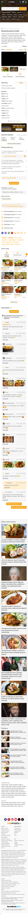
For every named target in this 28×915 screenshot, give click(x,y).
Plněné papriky (12, 867)
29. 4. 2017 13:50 (21, 473)
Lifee (15, 835)
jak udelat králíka (9, 793)
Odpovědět (5, 329)
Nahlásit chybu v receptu (14, 121)
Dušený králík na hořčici (20, 267)
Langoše (13, 872)
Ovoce (17, 865)
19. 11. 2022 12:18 (20, 423)
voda (18, 802)
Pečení (3, 242)
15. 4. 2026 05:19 (20, 322)
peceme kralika (14, 790)
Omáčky (14, 12)
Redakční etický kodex (6, 846)
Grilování (15, 16)
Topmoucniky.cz (17, 829)
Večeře (19, 237)
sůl (22, 806)
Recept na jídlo (4, 828)
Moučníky (19, 12)
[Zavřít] (25, 315)
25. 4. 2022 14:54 (20, 459)
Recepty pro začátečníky (21, 861)
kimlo (6, 378)
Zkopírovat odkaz (22, 233)
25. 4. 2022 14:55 (20, 448)
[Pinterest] (9, 819)
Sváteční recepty (12, 239)
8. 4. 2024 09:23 (21, 378)
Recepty (5, 28)
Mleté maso (17, 859)
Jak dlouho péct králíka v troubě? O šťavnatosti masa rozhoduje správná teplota (13, 652)
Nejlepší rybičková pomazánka (16, 870)
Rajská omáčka (17, 868)
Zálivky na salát (15, 856)
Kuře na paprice (7, 872)
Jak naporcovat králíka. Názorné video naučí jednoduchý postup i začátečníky (13, 630)
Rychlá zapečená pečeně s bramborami (9, 881)
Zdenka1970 (8, 344)
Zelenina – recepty (17, 850)
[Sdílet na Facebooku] (2, 233)
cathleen (16, 283)
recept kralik (8, 788)
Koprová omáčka (11, 871)
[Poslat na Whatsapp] (9, 233)
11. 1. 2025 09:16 (21, 344)
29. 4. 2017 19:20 (21, 483)
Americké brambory (14, 853)
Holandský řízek (19, 871)
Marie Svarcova (9, 414)
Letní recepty (21, 16)
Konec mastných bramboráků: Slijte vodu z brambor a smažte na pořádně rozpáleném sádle (12, 898)
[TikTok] (22, 819)
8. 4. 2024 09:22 (21, 392)
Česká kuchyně (20, 239)
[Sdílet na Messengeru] (6, 233)
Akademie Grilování (6, 12)
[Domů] (2, 28)
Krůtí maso (11, 859)
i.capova (7, 423)
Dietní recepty (8, 863)
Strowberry (3, 298)
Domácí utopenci (7, 875)
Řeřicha (20, 853)
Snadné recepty (12, 862)
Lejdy (15, 297)
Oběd (16, 237)
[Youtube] (15, 819)
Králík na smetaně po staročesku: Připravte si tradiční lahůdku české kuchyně (12, 698)
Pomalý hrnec (12, 861)
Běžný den (8, 242)
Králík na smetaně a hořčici (6, 295)
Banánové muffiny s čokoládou (7, 886)
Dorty (14, 865)
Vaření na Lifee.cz (5, 829)
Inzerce (2, 847)
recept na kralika (13, 784)
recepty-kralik (17, 795)
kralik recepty (4, 784)
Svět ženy (3, 833)
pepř (24, 802)
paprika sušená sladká (7, 804)
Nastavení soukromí (5, 839)
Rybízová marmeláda (5, 888)
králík (2, 802)
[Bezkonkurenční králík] (8, 349)
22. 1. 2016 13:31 (21, 492)
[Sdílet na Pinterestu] (12, 233)
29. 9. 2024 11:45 (20, 367)
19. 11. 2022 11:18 (21, 434)
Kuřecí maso (9, 14)
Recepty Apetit (4, 832)
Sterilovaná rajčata (20, 867)
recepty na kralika (17, 786)
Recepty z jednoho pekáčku (8, 244)
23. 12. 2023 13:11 (20, 403)
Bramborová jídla (5, 861)
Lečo (25, 872)
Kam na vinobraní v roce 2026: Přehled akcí (10, 891)
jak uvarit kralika (10, 797)
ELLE (15, 833)
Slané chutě (4, 239)
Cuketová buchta (19, 872)
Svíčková (11, 854)
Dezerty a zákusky (16, 851)
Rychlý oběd (12, 874)
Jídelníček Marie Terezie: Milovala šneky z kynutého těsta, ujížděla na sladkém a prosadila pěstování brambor (12, 585)
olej (21, 802)
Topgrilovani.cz (17, 831)
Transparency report (18, 844)
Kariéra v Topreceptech (19, 840)
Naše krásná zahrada (5, 835)
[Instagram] (12, 819)
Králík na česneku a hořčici (6, 281)
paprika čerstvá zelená (10, 802)
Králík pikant (17, 294)
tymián (19, 806)
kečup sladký (10, 806)
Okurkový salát (4, 871)
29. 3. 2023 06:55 (20, 414)
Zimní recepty (15, 242)
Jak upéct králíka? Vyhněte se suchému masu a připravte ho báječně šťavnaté (13, 608)
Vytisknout (15, 233)
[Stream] (19, 819)
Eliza (2, 284)
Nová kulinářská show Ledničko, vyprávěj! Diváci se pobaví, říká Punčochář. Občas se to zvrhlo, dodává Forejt (11, 675)
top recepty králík (13, 791)
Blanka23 (21, 49)
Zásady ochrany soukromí (6, 840)
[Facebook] (5, 819)
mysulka (16, 270)
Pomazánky (10, 850)
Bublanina (18, 874)
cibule (19, 804)
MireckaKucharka (9, 403)
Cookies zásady (4, 841)
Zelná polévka (9, 856)
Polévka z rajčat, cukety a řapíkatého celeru (10, 883)
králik (6, 791)
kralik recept (8, 786)
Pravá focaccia (16, 854)
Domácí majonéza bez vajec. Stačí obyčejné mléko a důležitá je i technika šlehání (12, 901)
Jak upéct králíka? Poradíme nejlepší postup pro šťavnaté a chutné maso (13, 541)
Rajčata (8, 19)
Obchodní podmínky (5, 843)
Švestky (20, 14)
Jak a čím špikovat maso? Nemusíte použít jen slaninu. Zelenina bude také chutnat (13, 562)
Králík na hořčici (18, 280)
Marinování (17, 244)
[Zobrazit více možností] (25, 233)
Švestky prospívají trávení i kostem (8, 892)
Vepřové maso (23, 859)
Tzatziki (16, 857)
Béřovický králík (5, 267)
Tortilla (10, 851)
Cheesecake (7, 870)
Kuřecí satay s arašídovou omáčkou (8, 884)
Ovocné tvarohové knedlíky (7, 868)
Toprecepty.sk (17, 828)
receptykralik (18, 793)
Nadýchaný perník (5, 874)
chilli (15, 806)
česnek (15, 804)
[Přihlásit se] (26, 2)
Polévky (4, 14)
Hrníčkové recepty (15, 19)
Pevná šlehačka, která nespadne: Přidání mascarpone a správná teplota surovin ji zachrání (13, 903)
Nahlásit (16, 843)
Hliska (7, 367)
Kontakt (16, 846)
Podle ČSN (4, 16)
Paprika (9, 16)
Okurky (15, 14)
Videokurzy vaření (5, 831)
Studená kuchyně (8, 865)
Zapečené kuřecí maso (6, 880)
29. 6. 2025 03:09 (20, 333)
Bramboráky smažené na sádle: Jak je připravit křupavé (13, 894)
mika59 (7, 448)
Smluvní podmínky (5, 844)
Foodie (15, 841)
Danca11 (7, 333)
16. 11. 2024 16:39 (20, 358)
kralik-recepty (9, 795)
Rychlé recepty (5, 862)
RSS (15, 839)
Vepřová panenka (10, 857)
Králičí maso (16, 28)
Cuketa (3, 19)
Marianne (16, 832)
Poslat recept (18, 233)
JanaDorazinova (4, 270)
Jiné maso (11, 28)
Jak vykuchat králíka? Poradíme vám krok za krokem (18, 755)
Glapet (7, 322)
